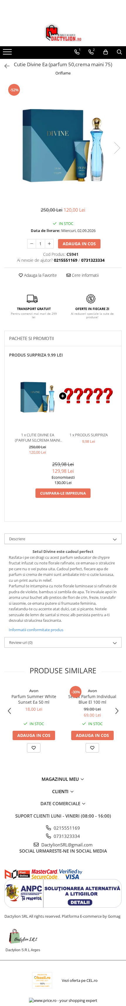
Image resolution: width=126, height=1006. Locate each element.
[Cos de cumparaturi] (105, 52)
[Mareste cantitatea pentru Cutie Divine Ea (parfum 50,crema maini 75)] (49, 243)
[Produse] (8, 53)
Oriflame (63, 73)
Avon (33, 690)
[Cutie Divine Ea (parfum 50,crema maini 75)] (63, 142)
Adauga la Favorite (40, 275)
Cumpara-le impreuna (63, 493)
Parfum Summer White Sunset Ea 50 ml (33, 699)
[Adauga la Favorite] (33, 748)
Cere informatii (85, 275)
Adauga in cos (79, 243)
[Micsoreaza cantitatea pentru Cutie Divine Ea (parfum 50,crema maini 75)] (31, 243)
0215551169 (66, 828)
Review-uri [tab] (21, 642)
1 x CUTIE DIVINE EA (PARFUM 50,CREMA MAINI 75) (37, 437)
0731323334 (66, 836)
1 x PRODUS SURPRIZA (88, 434)
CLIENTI (61, 791)
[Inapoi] (4, 66)
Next (117, 148)
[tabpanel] (63, 142)
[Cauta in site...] (119, 52)
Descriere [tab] (17, 538)
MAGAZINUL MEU (61, 779)
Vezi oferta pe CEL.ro (80, 980)
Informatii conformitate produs (36, 629)
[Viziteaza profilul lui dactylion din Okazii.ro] (42, 980)
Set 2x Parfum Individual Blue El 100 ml (92, 699)
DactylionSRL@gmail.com (66, 845)
